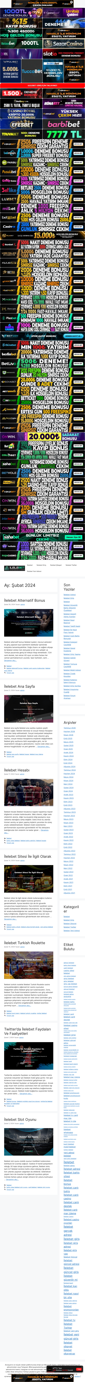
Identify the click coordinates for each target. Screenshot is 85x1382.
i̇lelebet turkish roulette (28, 1013)
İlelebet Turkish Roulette (24, 943)
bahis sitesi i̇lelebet (13, 840)
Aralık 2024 (68, 752)
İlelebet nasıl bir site (71, 1295)
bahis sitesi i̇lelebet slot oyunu (17, 1187)
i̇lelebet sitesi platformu (70, 1101)
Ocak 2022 (68, 875)
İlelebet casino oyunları (71, 1221)
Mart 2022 (68, 868)
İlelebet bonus (11, 1101)
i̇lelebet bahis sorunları (70, 1008)
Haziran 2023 (69, 816)
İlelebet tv (69, 1320)
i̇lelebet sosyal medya (72, 1104)
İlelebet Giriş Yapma (72, 654)
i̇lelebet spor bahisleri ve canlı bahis (72, 1106)
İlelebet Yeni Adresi (34, 571)
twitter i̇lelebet (42, 1013)
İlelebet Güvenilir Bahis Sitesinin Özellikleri (71, 608)
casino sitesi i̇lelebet (69, 971)
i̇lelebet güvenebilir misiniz (70, 1046)
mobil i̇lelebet (70, 1147)
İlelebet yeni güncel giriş (71, 1336)
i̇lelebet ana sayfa (13, 754)
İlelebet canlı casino (71, 1196)
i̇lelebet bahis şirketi (13, 927)
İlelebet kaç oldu (70, 1288)
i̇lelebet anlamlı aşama (69, 999)
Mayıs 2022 (68, 861)
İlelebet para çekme (70, 1303)
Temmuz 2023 (70, 812)
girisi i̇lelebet (69, 978)
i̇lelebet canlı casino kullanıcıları (34, 668)
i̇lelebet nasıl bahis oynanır (71, 1085)
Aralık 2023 (68, 795)
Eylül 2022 (68, 847)
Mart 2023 (68, 826)
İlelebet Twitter (71, 565)
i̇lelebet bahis (69, 1002)
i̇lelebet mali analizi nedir (70, 1072)
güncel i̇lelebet (69, 989)
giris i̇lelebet (69, 981)
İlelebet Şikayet (56, 565)
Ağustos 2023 (69, 809)
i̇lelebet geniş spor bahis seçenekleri (70, 1031)
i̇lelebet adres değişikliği (69, 995)
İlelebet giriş (72, 1239)
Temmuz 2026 (70, 728)
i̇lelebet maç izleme (36, 754)
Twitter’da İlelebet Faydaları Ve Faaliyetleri (27, 1031)
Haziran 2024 (69, 774)
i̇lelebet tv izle (70, 1121)
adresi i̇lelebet (69, 963)
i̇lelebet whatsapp (68, 1131)
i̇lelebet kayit (68, 1061)
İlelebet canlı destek (71, 1204)
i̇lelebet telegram (69, 1110)
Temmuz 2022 (70, 854)
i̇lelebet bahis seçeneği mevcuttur (70, 1004)
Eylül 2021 (68, 889)
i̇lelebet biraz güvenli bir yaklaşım (70, 1010)
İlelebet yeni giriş (71, 1331)
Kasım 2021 (68, 882)
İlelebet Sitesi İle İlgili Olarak (27, 856)
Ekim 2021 (68, 886)
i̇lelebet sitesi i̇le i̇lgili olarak (30, 927)
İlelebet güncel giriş (71, 1270)
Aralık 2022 (68, 837)
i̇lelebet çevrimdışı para (70, 1139)
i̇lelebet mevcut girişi (70, 1080)
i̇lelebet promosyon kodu (72, 1097)
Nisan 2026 (68, 735)
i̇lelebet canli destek (69, 1018)
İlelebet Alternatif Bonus (24, 600)
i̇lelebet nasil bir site (70, 1082)
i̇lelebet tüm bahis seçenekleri (71, 1124)
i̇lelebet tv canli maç (70, 1112)
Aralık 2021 (68, 879)
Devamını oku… (10, 661)
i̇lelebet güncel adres (70, 1041)
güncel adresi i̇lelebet (71, 986)
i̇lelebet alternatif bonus (15, 668)
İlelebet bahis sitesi (72, 1174)
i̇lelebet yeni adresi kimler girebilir (70, 1135)
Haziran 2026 (69, 731)
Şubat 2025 (68, 745)
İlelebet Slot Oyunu (20, 1119)
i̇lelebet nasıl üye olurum (72, 1088)
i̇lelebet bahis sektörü (28, 840)
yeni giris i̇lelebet (70, 1159)
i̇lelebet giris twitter (70, 1038)
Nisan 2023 (68, 823)
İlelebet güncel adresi (71, 1262)
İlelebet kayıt (68, 1283)
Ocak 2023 (68, 833)
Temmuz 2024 (70, 770)
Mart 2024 (68, 784)
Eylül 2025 (68, 738)
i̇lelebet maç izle (69, 1074)
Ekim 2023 (68, 802)
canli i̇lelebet (32, 1187)
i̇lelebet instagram (70, 1056)
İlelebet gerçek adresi (68, 1231)
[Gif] (42, 235)
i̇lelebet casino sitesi (70, 1027)
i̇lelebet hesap (24, 754)
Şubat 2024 (68, 788)
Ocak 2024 (68, 791)
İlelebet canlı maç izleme (70, 1211)
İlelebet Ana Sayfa (19, 686)
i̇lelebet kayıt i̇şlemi (13, 1013)
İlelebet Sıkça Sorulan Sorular (71, 1316)
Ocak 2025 (68, 749)
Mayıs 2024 (68, 777)
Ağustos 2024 (69, 767)
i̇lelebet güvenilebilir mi (71, 1050)
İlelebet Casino (68, 1216)
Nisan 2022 (68, 865)
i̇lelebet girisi (70, 1035)
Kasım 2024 (69, 756)
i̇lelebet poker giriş (69, 1090)
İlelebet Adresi (70, 595)
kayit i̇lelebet (69, 1144)
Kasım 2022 (68, 840)
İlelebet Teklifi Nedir (72, 626)
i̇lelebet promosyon (71, 1093)
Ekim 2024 (68, 760)
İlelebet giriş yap (70, 1252)
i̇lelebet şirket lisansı (69, 1141)
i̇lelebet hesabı (41, 840)
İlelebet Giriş (41, 565)
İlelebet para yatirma (70, 1300)
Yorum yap (10, 673)
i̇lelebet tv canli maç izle (71, 1117)
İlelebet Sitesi (68, 1313)
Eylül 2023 (68, 805)
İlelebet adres (69, 1166)
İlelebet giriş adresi (71, 1244)
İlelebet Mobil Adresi (72, 670)
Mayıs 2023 (68, 819)
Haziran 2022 (69, 858)
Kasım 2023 (69, 798)
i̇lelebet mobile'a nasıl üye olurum (28, 1101)
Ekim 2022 (68, 844)
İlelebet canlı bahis (71, 1189)
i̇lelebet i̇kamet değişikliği (70, 1059)
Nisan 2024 (68, 781)
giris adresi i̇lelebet (70, 976)
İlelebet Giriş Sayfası (72, 686)
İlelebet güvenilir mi (71, 1277)
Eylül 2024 (68, 763)
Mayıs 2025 (68, 742)
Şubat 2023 (68, 830)
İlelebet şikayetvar (69, 1352)
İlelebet (30, 565)
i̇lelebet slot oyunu (43, 1187)
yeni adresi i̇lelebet (46, 927)
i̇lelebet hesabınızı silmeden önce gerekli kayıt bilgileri (71, 1052)
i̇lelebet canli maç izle (70, 1022)
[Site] (42, 143)
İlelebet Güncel (70, 1257)
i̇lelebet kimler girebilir (70, 1066)
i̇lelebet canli (69, 1014)
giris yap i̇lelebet (70, 984)
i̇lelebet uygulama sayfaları (71, 1127)
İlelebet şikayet (68, 1344)
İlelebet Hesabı (16, 770)
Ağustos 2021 (69, 893)
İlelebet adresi (72, 1168)
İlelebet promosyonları (71, 1308)
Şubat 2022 (68, 872)
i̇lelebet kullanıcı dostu (71, 1069)
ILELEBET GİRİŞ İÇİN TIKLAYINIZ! (42, 85)
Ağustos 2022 (69, 851)
